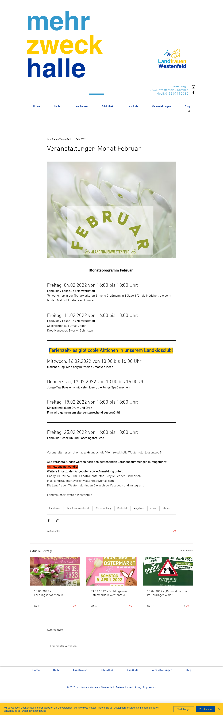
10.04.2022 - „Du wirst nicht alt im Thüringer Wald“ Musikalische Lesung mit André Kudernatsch (168, 593)
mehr (58, 20)
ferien (153, 508)
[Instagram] (193, 87)
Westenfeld (122, 508)
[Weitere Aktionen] (174, 139)
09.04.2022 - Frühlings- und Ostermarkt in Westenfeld (110, 593)
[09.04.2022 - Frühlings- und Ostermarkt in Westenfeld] (111, 571)
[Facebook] (193, 92)
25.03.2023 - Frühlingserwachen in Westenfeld (48, 593)
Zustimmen (205, 709)
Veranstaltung (103, 508)
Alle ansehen (186, 550)
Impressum (149, 687)
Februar (166, 508)
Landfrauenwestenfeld (78, 508)
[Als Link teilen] (57, 520)
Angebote (139, 508)
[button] (189, 110)
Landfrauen (55, 508)
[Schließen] (219, 709)
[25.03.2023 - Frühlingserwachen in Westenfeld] (55, 571)
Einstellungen (183, 709)
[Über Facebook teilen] (48, 520)
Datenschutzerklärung (129, 687)
